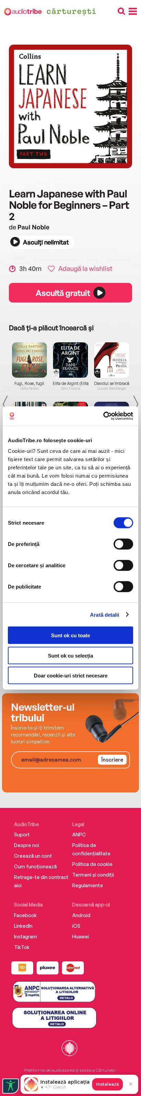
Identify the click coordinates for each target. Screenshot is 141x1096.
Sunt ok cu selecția (70, 655)
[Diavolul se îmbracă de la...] (111, 359)
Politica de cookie (92, 864)
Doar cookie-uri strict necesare (70, 675)
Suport (22, 834)
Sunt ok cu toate (70, 635)
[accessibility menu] (10, 1086)
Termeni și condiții (93, 875)
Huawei (80, 936)
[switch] (123, 544)
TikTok (21, 947)
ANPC (79, 834)
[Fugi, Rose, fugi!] (29, 359)
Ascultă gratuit (63, 293)
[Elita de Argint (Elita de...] (70, 359)
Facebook (25, 915)
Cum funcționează (35, 866)
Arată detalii (104, 614)
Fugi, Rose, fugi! (29, 383)
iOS (76, 926)
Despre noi (26, 845)
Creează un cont (33, 856)
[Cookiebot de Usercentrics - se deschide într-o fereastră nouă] (103, 416)
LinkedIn (23, 926)
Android (81, 915)
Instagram (25, 936)
